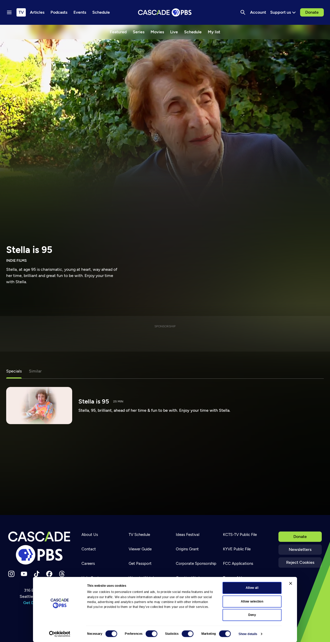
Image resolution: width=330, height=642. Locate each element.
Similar (35, 371)
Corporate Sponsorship (196, 563)
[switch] (152, 633)
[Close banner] (290, 583)
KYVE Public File (237, 549)
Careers (88, 563)
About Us (89, 534)
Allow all (252, 588)
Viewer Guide (140, 549)
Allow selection (252, 601)
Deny (252, 615)
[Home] (39, 548)
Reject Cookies (300, 562)
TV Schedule (139, 534)
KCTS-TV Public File (240, 534)
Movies (157, 31)
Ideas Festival (187, 534)
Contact (88, 549)
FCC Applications (238, 563)
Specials (14, 371)
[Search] (243, 12)
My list (214, 31)
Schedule (193, 31)
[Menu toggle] (9, 12)
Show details (247, 634)
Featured (118, 31)
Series (138, 31)
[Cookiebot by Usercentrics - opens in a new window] (60, 634)
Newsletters (300, 549)
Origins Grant (187, 549)
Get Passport (140, 563)
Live (174, 31)
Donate (312, 12)
